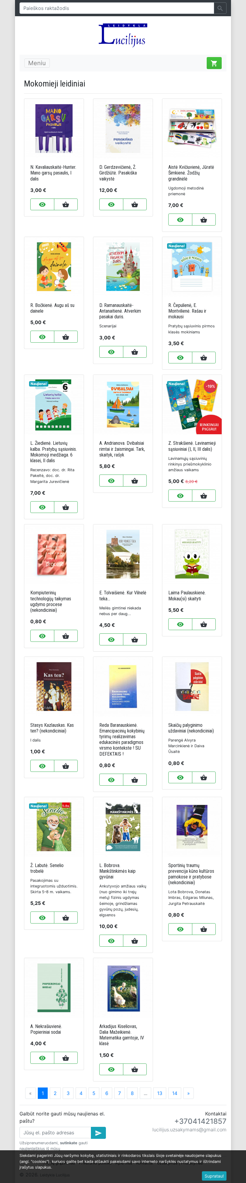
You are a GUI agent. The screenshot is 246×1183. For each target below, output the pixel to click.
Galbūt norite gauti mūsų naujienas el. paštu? (62, 1117)
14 (174, 1093)
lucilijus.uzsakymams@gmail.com (189, 1130)
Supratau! (214, 1175)
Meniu (37, 63)
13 (159, 1093)
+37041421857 (200, 1121)
